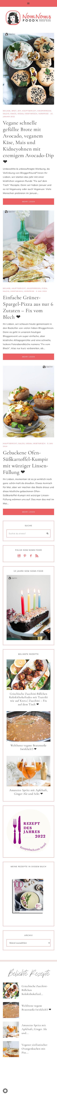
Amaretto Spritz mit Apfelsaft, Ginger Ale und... (34, 1028)
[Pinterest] (25, 556)
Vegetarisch (31, 114)
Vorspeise (43, 114)
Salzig (6, 114)
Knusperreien (44, 111)
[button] (28, 3)
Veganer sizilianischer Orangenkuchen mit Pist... (35, 1048)
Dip (19, 111)
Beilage (7, 111)
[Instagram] (19, 556)
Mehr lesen (28, 202)
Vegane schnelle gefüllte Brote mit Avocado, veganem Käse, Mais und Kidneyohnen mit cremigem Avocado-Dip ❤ (28, 142)
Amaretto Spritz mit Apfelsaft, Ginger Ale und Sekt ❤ (28, 792)
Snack (13, 114)
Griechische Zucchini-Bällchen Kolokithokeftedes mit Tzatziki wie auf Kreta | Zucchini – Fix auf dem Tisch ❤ (28, 699)
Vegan (21, 114)
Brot (14, 111)
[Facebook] (31, 556)
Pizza (44, 288)
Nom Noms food (28, 18)
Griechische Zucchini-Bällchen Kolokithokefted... (35, 989)
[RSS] (37, 556)
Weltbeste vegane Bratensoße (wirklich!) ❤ (28, 747)
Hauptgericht (29, 111)
